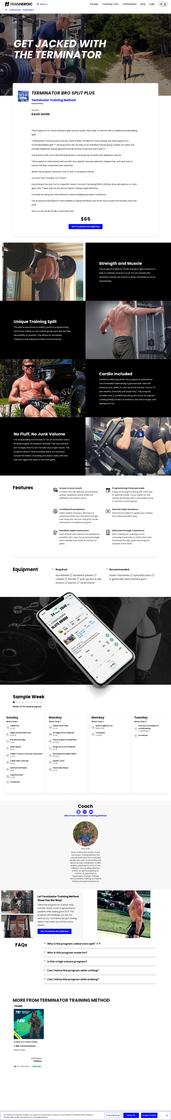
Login (152, 4)
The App (94, 4)
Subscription (36, 1058)
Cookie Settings (113, 1115)
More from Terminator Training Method (85, 815)
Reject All (131, 1115)
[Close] (167, 1115)
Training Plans (129, 4)
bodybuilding (28, 9)
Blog (143, 4)
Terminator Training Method (54, 100)
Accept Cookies (149, 1115)
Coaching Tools (110, 4)
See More (35, 1034)
